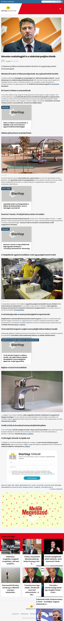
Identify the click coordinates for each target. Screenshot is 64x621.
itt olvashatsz (54, 84)
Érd (13, 485)
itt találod (26, 446)
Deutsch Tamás (6, 485)
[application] (32, 510)
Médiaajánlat (48, 614)
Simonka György (27, 487)
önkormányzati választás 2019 (11, 487)
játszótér (39, 485)
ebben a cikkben (19, 325)
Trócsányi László (47, 487)
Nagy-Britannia (56, 485)
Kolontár (47, 485)
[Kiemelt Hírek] (9, 8)
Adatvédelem (24, 614)
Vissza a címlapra (56, 489)
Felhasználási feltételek (36, 614)
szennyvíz (37, 487)
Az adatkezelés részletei (47, 474)
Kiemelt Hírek (14, 61)
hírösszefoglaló (25, 485)
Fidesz (17, 485)
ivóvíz (34, 485)
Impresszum (15, 614)
